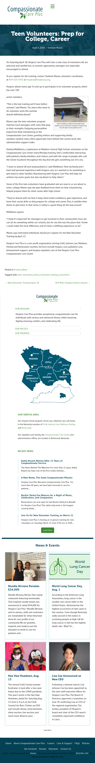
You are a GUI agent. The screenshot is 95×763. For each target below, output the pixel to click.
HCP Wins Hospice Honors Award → (72, 282)
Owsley (72, 424)
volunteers (64, 274)
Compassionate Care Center (57, 434)
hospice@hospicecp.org (38, 79)
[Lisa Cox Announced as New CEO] (69, 683)
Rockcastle (26, 427)
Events (17, 269)
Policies (33, 753)
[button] (52, 6)
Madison (64, 424)
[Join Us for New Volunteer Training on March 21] (48, 520)
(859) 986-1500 (82, 753)
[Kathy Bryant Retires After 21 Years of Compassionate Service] (48, 466)
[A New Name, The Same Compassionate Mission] (48, 483)
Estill (45, 424)
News (24, 269)
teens (36, 274)
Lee (57, 424)
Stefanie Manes (55, 47)
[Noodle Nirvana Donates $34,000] (25, 595)
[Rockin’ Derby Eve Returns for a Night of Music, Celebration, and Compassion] (48, 502)
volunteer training (49, 274)
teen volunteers (25, 274)
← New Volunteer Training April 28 (22, 282)
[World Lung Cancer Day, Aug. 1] (69, 595)
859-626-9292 (16, 79)
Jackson (51, 424)
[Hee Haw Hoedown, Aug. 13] (25, 683)
